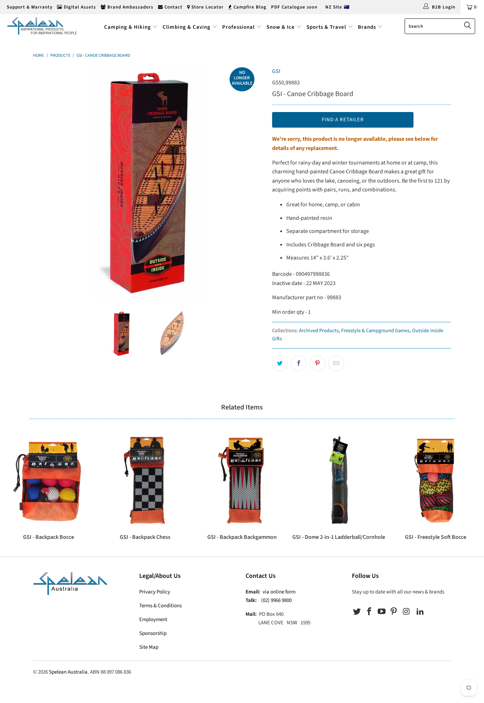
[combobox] (440, 26)
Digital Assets (79, 7)
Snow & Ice (280, 27)
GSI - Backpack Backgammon (241, 479)
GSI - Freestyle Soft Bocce (435, 479)
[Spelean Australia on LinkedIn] (420, 611)
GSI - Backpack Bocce (48, 479)
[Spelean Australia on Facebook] (369, 611)
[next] (252, 183)
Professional (238, 27)
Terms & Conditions (160, 605)
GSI (276, 71)
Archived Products (319, 330)
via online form (279, 592)
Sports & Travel (326, 27)
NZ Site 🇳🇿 (337, 7)
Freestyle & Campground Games (375, 330)
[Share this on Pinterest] (317, 363)
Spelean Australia (68, 672)
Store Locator (207, 7)
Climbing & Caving (186, 27)
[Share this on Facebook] (298, 363)
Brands (367, 27)
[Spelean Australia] (42, 26)
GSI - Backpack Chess (145, 479)
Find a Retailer (343, 119)
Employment (153, 619)
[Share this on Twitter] (280, 363)
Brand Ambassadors (129, 7)
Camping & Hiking (127, 27)
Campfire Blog (249, 7)
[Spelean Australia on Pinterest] (394, 611)
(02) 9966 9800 (276, 600)
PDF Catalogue (294, 7)
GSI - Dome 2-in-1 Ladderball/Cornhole (338, 479)
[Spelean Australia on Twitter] (357, 611)
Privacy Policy (154, 592)
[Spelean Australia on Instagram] (406, 611)
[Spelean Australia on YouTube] (381, 611)
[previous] (45, 183)
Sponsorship (153, 633)
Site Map (148, 647)
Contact (172, 7)
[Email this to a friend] (336, 363)
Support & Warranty (28, 7)
